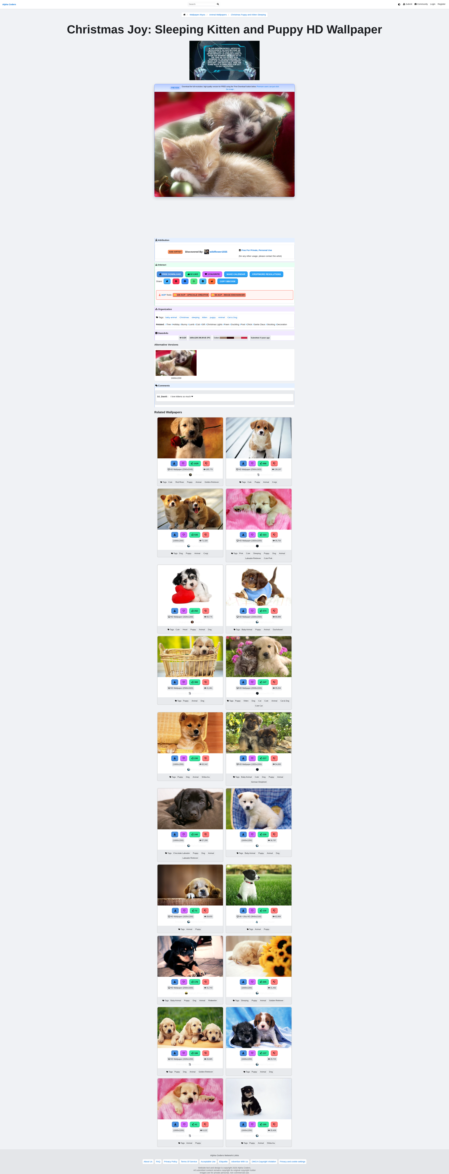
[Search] (218, 4)
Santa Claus (259, 324)
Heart (185, 630)
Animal (221, 317)
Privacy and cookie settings (292, 1161)
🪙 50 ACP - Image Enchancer (228, 295)
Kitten (246, 701)
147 (264, 682)
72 (195, 910)
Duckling (235, 324)
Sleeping (257, 553)
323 (264, 535)
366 (196, 682)
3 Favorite (213, 274)
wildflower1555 (218, 251)
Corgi (274, 482)
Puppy (189, 482)
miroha (198, 622)
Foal (243, 324)
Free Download (171, 274)
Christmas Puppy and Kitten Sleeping (248, 15)
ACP (163, 295)
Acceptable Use (208, 1161)
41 (195, 1124)
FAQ (158, 1161)
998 (264, 463)
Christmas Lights (214, 324)
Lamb (191, 324)
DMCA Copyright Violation (264, 1161)
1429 (195, 463)
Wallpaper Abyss (197, 15)
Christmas (184, 317)
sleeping (195, 317)
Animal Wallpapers (218, 15)
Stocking (271, 324)
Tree (168, 324)
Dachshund (277, 630)
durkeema (198, 474)
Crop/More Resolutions (266, 274)
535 (196, 535)
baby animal (171, 317)
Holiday (175, 324)
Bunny (184, 324)
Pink (241, 553)
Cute (170, 482)
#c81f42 (244, 338)
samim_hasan (267, 921)
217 (264, 758)
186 (196, 1053)
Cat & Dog (232, 317)
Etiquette (223, 1161)
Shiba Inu (206, 777)
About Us (148, 1161)
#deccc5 (237, 338)
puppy (213, 317)
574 (264, 611)
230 (196, 758)
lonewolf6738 (266, 546)
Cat (259, 701)
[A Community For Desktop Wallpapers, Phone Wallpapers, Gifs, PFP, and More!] (184, 15)
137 (264, 1053)
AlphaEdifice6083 (198, 993)
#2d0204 (230, 338)
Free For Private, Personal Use (256, 250)
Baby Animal (247, 630)
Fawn (226, 324)
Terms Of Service (189, 1161)
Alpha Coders (9, 4)
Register (441, 4)
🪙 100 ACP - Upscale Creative (191, 295)
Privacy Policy (170, 1161)
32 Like (194, 274)
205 (264, 982)
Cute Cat (259, 706)
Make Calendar (236, 274)
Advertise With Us (239, 1161)
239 (264, 834)
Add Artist (175, 252)
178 (196, 982)
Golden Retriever (212, 482)
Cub (198, 324)
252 (196, 611)
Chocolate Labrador (181, 853)
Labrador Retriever (253, 558)
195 (264, 1124)
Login (432, 4)
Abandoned (266, 474)
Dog (181, 553)
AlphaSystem (198, 546)
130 (264, 910)
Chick (249, 324)
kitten (204, 317)
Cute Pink (268, 558)
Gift (203, 324)
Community (422, 4)
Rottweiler (212, 1001)
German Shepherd (258, 782)
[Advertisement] (224, 216)
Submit (408, 4)
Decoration (281, 324)
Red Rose (180, 482)
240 (196, 834)
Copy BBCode (227, 281)
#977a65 (223, 338)
